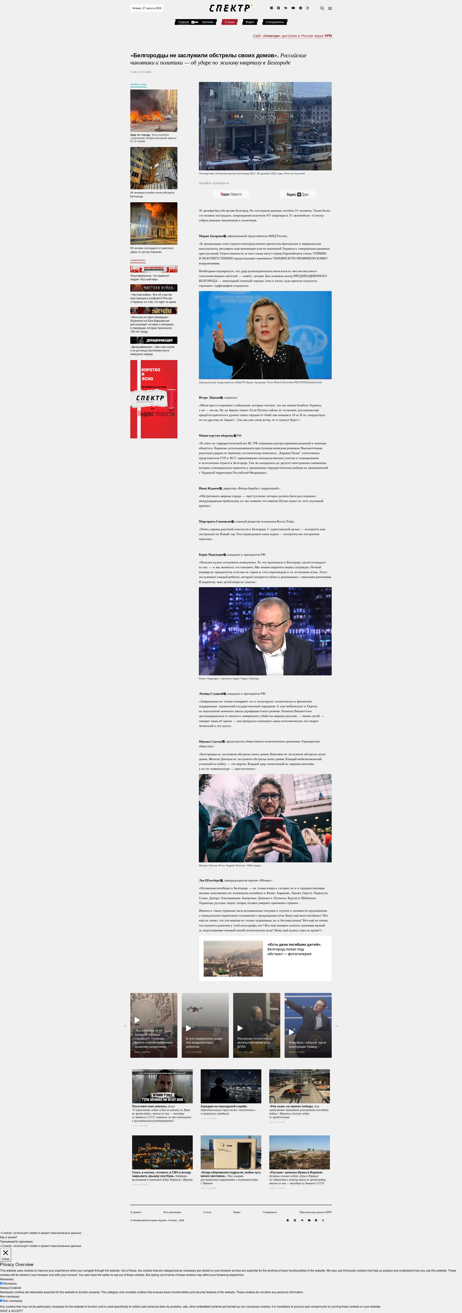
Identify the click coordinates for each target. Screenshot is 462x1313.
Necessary (10, 1283)
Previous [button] (125, 1025)
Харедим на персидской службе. (228, 1109)
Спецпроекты (275, 22)
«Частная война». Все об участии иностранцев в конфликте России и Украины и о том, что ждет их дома (153, 297)
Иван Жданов (209, 488)
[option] (154, 1025)
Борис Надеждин (211, 554)
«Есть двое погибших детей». (294, 949)
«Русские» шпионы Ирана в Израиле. (297, 1177)
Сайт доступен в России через (292, 35)
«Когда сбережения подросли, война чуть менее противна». (231, 1177)
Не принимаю (23, 1241)
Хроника (207, 22)
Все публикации (172, 1212)
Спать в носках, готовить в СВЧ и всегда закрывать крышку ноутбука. (162, 1175)
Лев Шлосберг (209, 880)
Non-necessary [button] (9, 1296)
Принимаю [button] (7, 1241)
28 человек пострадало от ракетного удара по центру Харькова (152, 249)
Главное (183, 22)
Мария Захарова (211, 235)
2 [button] (231, 1060)
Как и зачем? (8, 1237)
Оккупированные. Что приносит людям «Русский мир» (149, 277)
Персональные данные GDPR (315, 1212)
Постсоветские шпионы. (161, 1113)
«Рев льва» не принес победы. (298, 1111)
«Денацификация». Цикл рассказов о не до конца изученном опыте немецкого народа (152, 350)
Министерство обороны (216, 435)
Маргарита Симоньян (215, 521)
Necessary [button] (7, 1279)
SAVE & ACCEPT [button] (11, 1311)
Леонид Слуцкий (211, 693)
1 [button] (225, 1060)
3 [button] (236, 1060)
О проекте (135, 1212)
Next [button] (336, 1025)
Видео (250, 22)
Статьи (229, 22)
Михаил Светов (210, 741)
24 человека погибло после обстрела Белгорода (152, 194)
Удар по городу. (153, 138)
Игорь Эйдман (209, 397)
